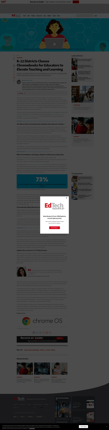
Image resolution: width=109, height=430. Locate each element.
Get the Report (54, 227)
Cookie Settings (83, 426)
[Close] (106, 426)
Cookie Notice (32, 428)
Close (66, 198)
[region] (54, 426)
